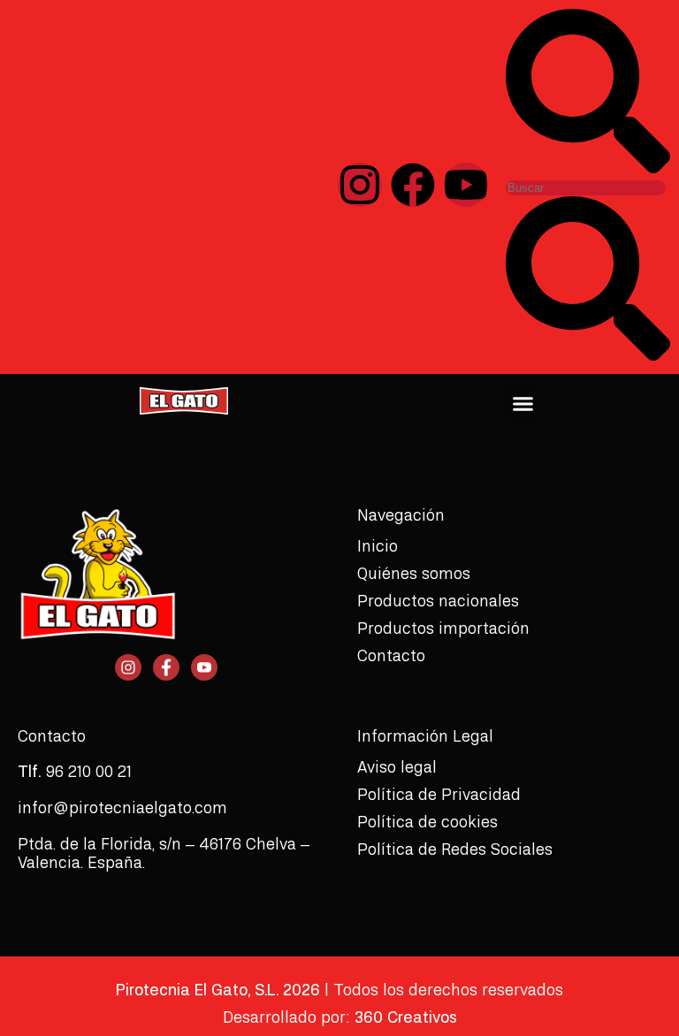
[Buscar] (588, 168)
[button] (523, 403)
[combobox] (586, 187)
